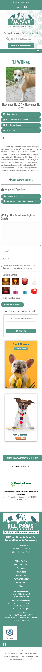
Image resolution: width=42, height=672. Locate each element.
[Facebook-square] (4, 644)
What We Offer (21, 565)
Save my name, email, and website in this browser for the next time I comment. (19, 267)
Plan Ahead (21, 572)
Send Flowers (11, 130)
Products (21, 568)
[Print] (4, 138)
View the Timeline (15, 196)
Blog (21, 586)
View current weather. (22, 179)
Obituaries (21, 583)
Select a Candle (10, 275)
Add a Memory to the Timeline (17, 119)
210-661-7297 (33, 33)
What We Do (21, 561)
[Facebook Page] (25, 7)
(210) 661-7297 (24, 552)
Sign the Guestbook (13, 125)
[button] (38, 51)
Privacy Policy (21, 650)
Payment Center (21, 579)
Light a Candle (11, 114)
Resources (21, 575)
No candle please (12, 298)
